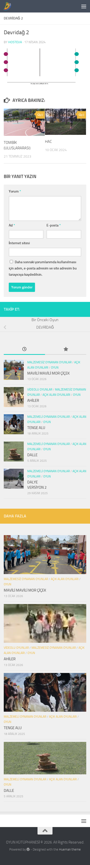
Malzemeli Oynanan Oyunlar (48, 417)
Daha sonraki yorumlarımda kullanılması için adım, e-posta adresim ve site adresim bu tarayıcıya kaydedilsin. (43, 268)
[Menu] (84, 6)
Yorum (15, 191)
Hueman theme (70, 849)
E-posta (53, 225)
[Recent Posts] (24, 349)
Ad (12, 225)
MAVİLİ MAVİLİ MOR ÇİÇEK (48, 373)
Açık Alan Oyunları (56, 395)
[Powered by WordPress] (28, 849)
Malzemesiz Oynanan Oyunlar (49, 362)
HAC (48, 141)
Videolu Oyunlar (39, 389)
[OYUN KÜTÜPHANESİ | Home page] (8, 6)
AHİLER (33, 400)
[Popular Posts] (65, 349)
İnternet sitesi (19, 243)
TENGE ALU (36, 428)
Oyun (54, 367)
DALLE (32, 455)
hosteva (15, 42)
